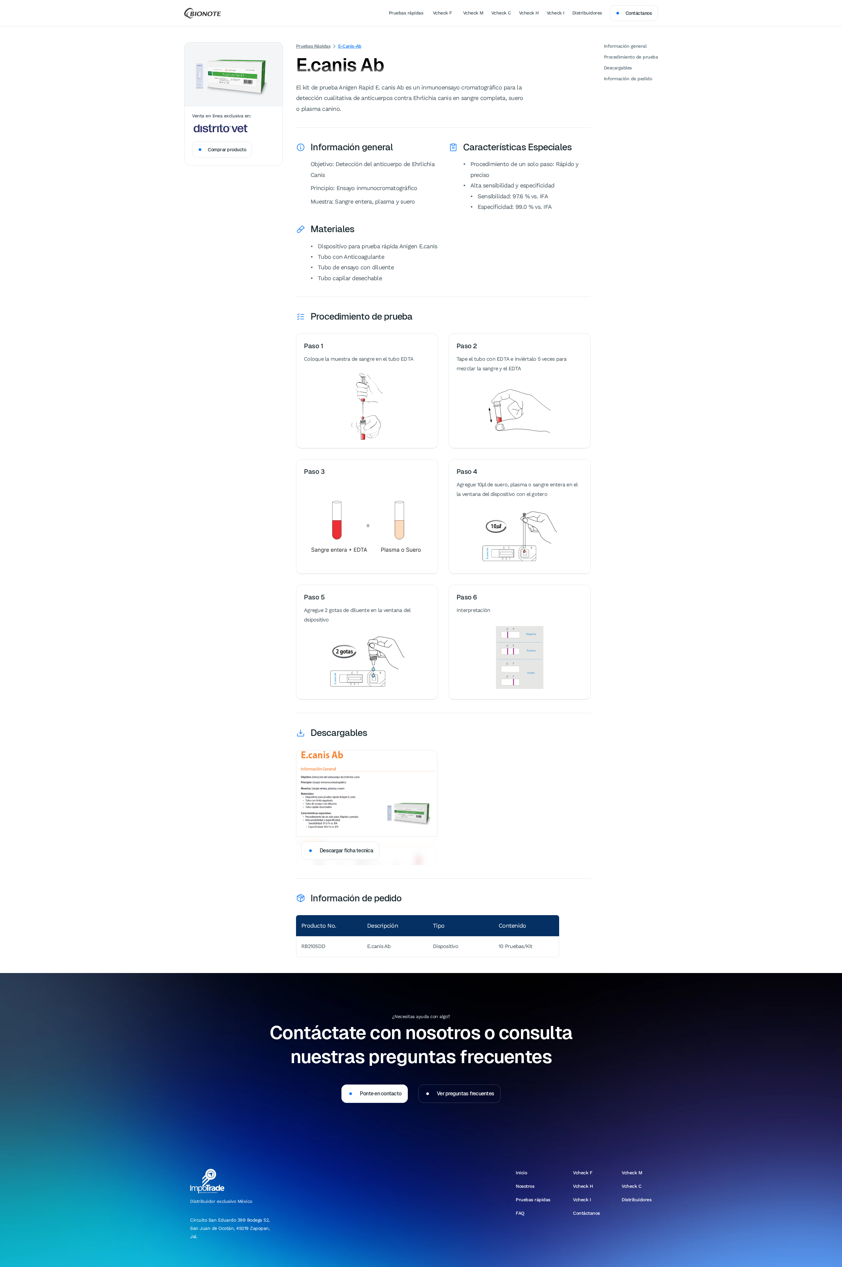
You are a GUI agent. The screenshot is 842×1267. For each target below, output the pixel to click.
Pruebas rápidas (313, 46)
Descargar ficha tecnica (346, 850)
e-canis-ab (349, 46)
